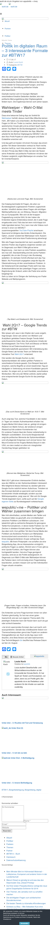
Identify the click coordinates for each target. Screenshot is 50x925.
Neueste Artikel (18, 657)
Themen (9, 847)
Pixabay (10, 40)
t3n (21, 640)
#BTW (19, 64)
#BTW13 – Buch (13, 853)
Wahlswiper (6, 118)
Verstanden (24, 923)
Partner (9, 850)
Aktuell (9, 837)
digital (38, 789)
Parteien (9, 844)
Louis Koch (18, 62)
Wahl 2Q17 (19, 354)
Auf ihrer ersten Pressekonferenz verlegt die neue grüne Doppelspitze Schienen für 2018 (26, 887)
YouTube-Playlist (26, 230)
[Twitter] (8, 674)
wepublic (5, 541)
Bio (6, 657)
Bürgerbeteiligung (16, 789)
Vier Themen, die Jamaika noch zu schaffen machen (24, 893)
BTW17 (5, 789)
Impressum (10, 857)
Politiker (9, 841)
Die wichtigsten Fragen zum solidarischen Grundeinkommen (23, 899)
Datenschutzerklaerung (16, 860)
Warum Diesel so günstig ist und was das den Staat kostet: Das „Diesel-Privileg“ (25, 881)
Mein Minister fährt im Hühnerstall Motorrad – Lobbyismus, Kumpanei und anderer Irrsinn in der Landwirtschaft (26, 874)
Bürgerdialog (30, 789)
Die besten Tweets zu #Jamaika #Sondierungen (26, 903)
